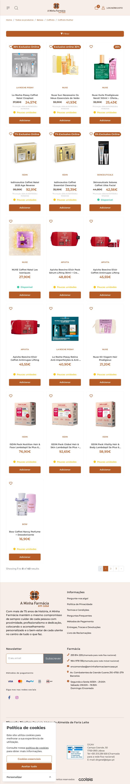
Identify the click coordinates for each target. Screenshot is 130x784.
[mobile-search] (16, 8)
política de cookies (37, 747)
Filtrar (66, 33)
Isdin (25, 175)
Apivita (65, 262)
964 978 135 (95, 661)
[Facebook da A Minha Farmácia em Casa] (9, 697)
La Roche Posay (25, 87)
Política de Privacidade (79, 604)
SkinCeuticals (105, 175)
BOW (24, 524)
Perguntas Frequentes (79, 615)
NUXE (65, 87)
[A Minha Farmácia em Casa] (56, 8)
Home (9, 20)
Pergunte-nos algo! (77, 598)
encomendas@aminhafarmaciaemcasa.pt (94, 666)
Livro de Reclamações (79, 633)
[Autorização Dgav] (75, 752)
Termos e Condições (78, 610)
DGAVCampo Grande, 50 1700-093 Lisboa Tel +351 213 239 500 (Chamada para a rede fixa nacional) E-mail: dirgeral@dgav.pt (103, 752)
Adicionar (24, 120)
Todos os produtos (24, 20)
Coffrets (51, 20)
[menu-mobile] (8, 8)
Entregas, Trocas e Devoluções (83, 627)
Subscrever (53, 658)
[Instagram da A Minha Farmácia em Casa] (17, 697)
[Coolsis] (86, 779)
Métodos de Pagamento (80, 621)
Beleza (40, 20)
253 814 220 (93, 655)
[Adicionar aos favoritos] (11, 47)
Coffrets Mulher (65, 20)
